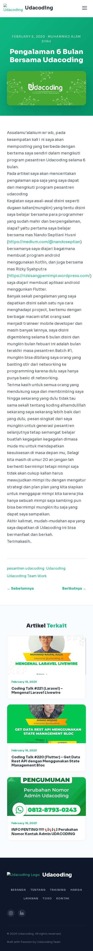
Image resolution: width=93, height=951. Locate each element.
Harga (76, 889)
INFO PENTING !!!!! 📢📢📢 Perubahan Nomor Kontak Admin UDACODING (44, 831)
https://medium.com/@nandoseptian (44, 241)
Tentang (38, 889)
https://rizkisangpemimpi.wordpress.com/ (49, 275)
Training (58, 889)
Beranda (18, 889)
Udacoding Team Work (27, 576)
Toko (47, 898)
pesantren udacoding (25, 568)
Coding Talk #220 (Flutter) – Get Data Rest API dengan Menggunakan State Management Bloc (45, 761)
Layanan (31, 898)
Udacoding (56, 568)
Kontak (62, 898)
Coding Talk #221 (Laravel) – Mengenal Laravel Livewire (37, 690)
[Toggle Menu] (85, 8)
